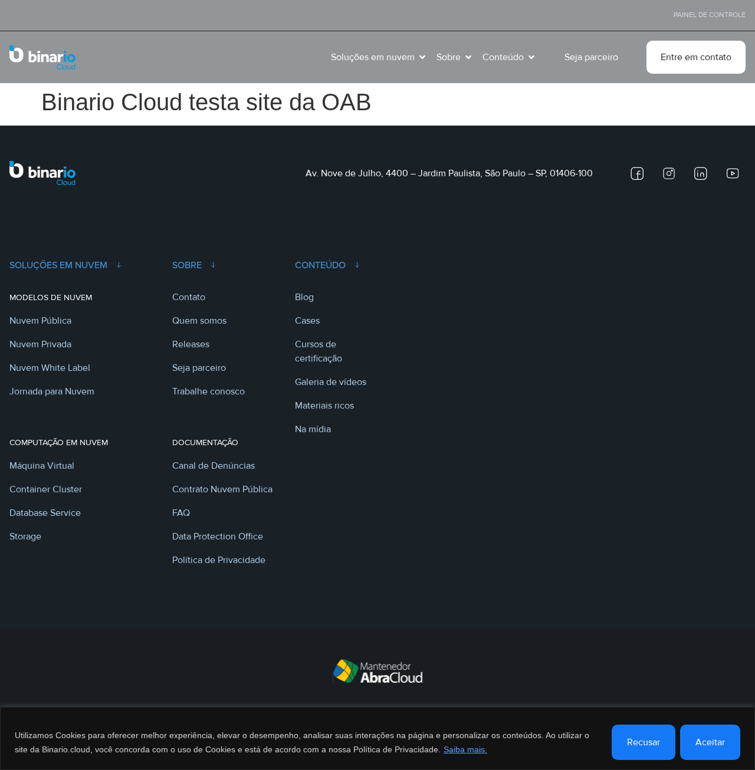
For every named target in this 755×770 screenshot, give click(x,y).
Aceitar (710, 742)
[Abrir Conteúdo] (531, 57)
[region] (377, 738)
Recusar (643, 742)
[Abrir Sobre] (468, 57)
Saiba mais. (465, 749)
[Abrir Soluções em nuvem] (422, 57)
